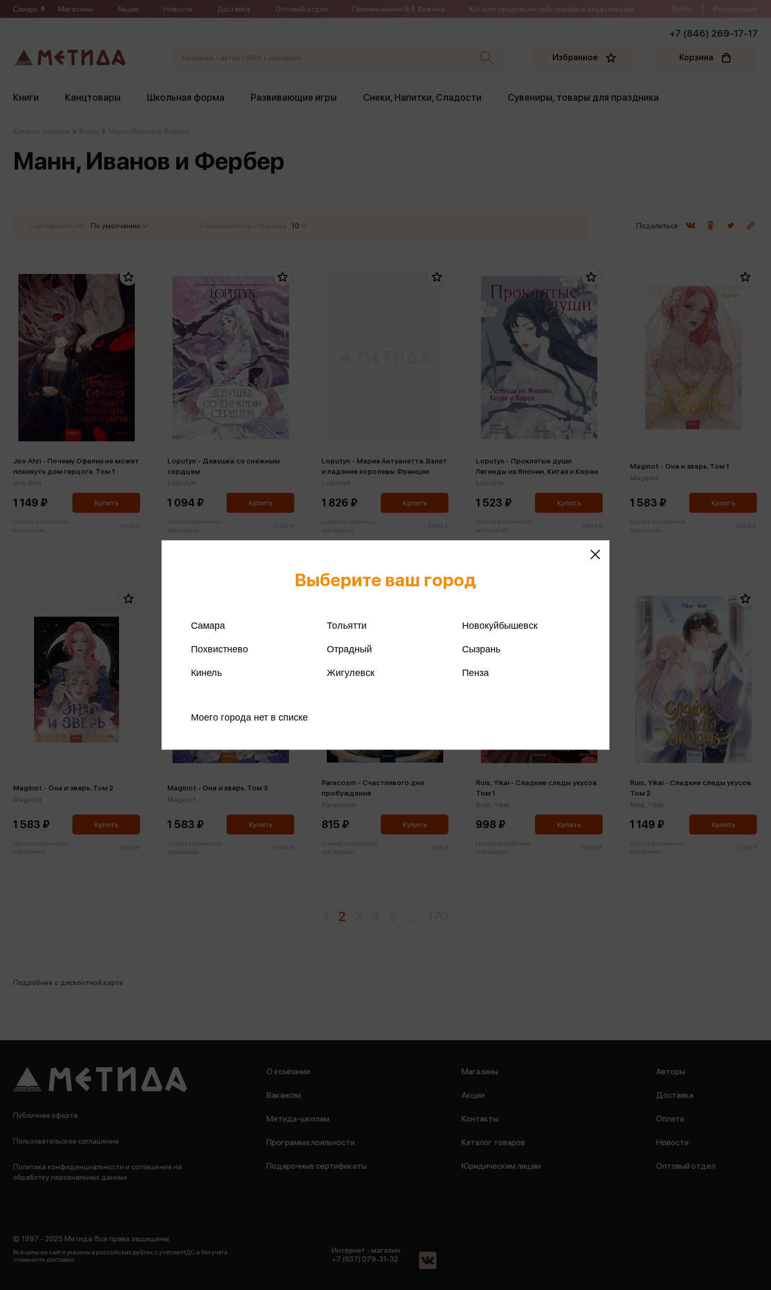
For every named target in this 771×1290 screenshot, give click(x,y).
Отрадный (349, 649)
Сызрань (481, 649)
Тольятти (347, 625)
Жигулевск (350, 673)
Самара (208, 625)
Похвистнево (219, 649)
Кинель (206, 673)
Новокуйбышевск (500, 625)
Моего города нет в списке (249, 717)
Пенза (475, 673)
